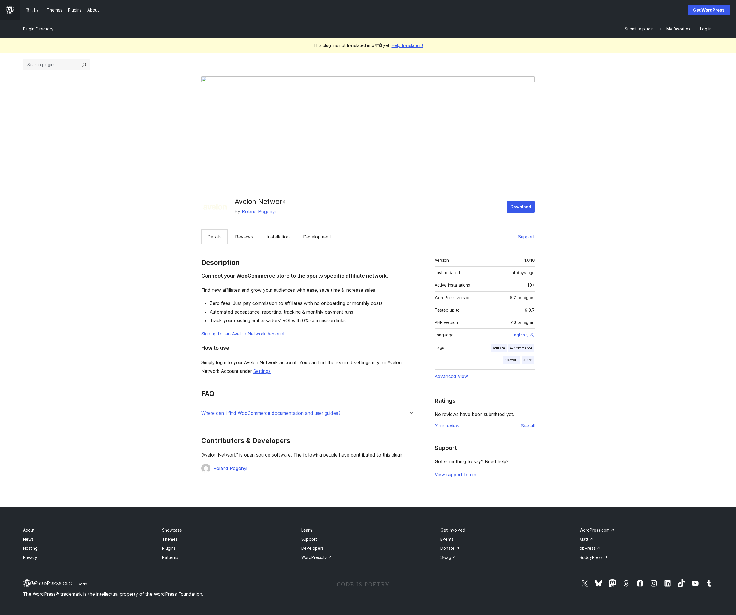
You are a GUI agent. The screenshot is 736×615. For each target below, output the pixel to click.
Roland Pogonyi (259, 211)
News (28, 539)
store (527, 360)
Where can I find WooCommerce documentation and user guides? (270, 413)
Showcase (172, 530)
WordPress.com (597, 530)
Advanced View (451, 376)
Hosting (30, 548)
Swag (448, 557)
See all (528, 426)
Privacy (30, 557)
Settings (262, 371)
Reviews (244, 237)
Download (521, 206)
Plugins (169, 548)
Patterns (170, 557)
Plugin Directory (38, 28)
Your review (447, 426)
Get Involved (452, 530)
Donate (449, 548)
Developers (312, 548)
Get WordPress (709, 9)
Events (446, 539)
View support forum (455, 475)
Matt (586, 539)
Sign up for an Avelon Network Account (243, 334)
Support (526, 237)
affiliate (499, 348)
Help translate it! (407, 45)
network (512, 360)
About (28, 530)
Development (317, 237)
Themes (170, 539)
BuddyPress (593, 557)
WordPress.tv (316, 557)
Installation (278, 237)
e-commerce (521, 348)
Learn (306, 530)
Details (214, 237)
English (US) (523, 334)
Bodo (82, 584)
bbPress (590, 548)
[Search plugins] (84, 64)
